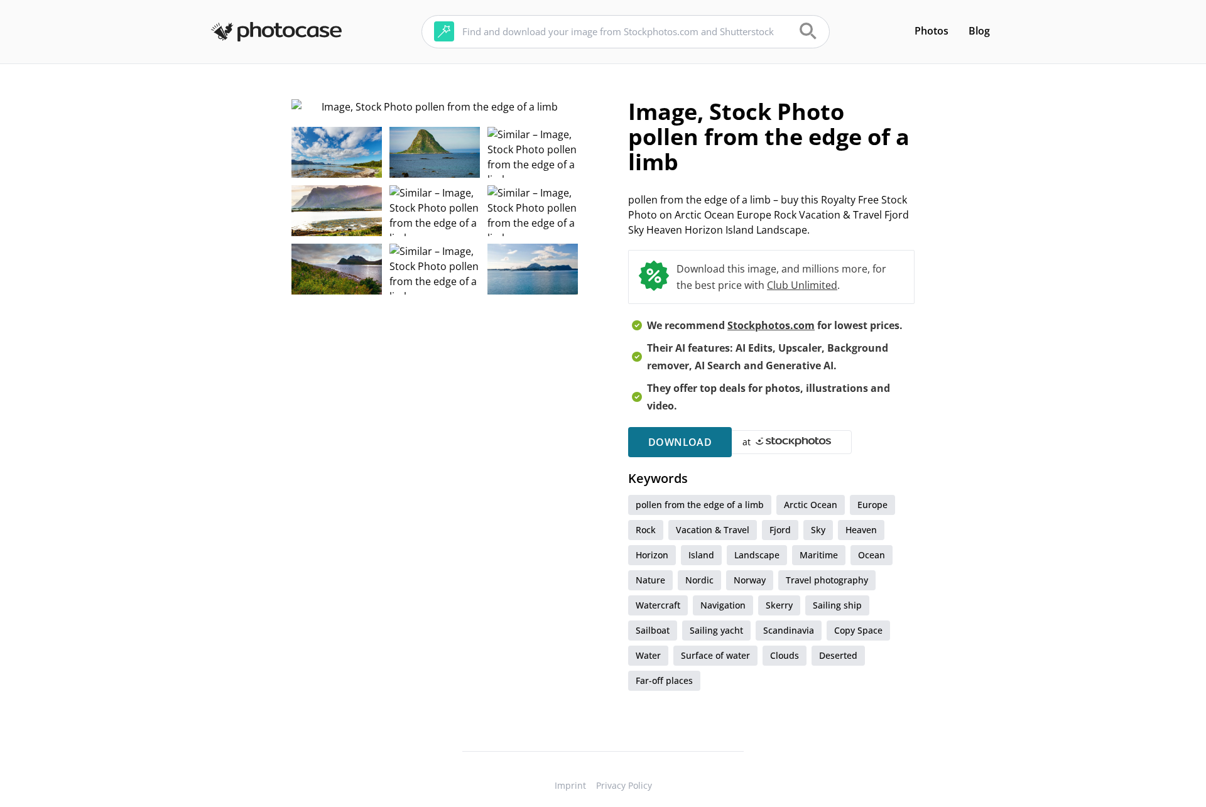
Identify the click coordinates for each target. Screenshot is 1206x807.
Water (648, 655)
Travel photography (827, 580)
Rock (646, 530)
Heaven (861, 530)
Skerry (779, 605)
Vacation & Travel (712, 530)
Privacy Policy (624, 785)
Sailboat (653, 630)
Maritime (819, 555)
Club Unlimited (802, 285)
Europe (872, 505)
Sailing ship (837, 605)
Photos (931, 31)
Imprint (570, 785)
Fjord (780, 530)
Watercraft (658, 605)
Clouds (784, 655)
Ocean (871, 555)
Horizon (652, 555)
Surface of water (715, 655)
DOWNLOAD (680, 442)
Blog (979, 31)
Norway (750, 580)
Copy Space (858, 630)
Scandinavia (788, 630)
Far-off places (664, 680)
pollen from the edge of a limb (700, 505)
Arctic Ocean (810, 505)
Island (701, 555)
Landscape (757, 555)
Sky (818, 530)
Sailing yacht (716, 630)
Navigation (723, 605)
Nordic (699, 580)
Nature (650, 580)
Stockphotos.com (771, 325)
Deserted (838, 655)
